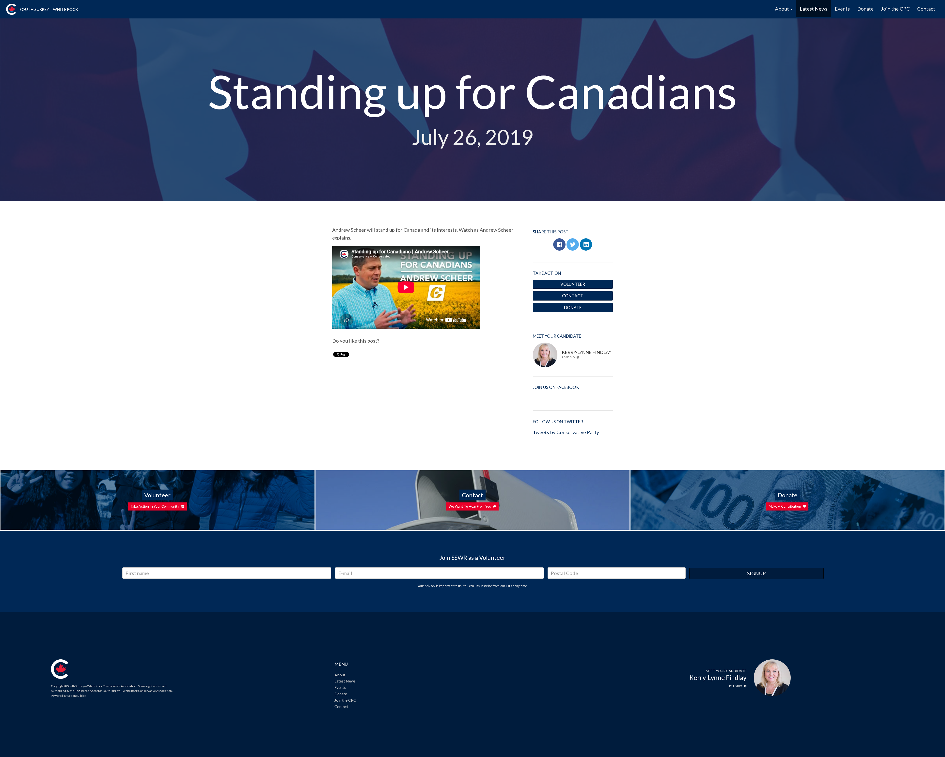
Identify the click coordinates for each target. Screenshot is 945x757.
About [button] (782, 9)
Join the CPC (895, 9)
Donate (865, 9)
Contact (926, 9)
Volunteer (572, 284)
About (339, 674)
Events (842, 9)
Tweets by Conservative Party (566, 432)
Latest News (813, 9)
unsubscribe (483, 586)
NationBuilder (76, 695)
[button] (559, 244)
